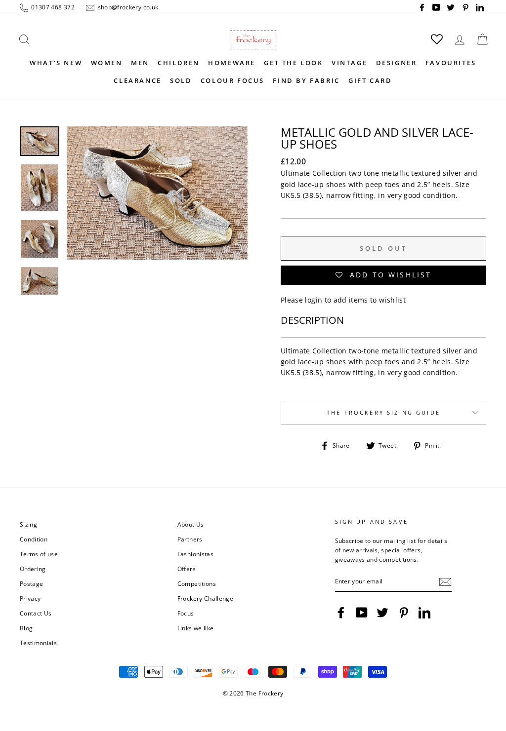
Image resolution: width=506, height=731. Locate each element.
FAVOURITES (450, 62)
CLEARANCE (137, 80)
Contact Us (36, 613)
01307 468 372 (52, 7)
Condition (33, 539)
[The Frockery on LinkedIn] (424, 612)
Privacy (30, 598)
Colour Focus (232, 80)
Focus (185, 613)
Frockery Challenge (205, 598)
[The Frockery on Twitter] (382, 612)
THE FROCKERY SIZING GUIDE (383, 412)
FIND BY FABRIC (306, 80)
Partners (190, 539)
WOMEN (107, 62)
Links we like (195, 628)
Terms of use (39, 554)
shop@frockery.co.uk (127, 7)
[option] (157, 226)
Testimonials (38, 643)
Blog (26, 628)
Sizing (28, 524)
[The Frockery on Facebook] (341, 612)
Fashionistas (195, 554)
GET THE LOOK (293, 62)
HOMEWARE (231, 62)
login (313, 300)
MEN (140, 62)
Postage (31, 583)
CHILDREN (179, 62)
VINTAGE (349, 62)
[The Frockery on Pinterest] (404, 612)
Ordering (33, 569)
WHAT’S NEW (56, 62)
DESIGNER (396, 62)
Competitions (196, 583)
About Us (190, 524)
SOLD (181, 80)
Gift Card (370, 80)
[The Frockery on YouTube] (362, 612)
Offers (186, 569)
